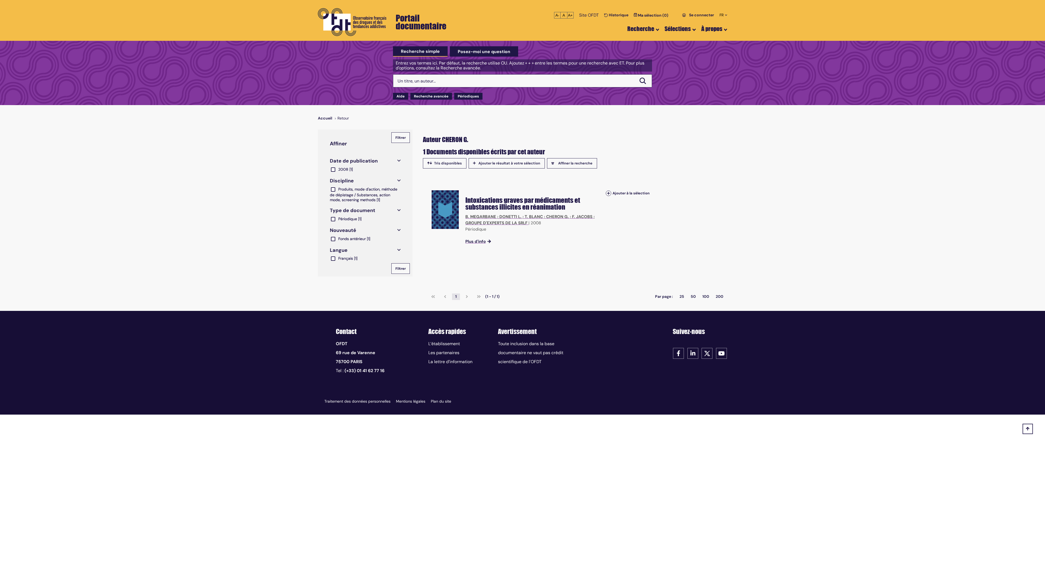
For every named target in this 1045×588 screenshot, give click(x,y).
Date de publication (354, 161)
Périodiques (468, 96)
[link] (433, 296)
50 (693, 296)
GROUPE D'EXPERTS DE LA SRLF (496, 223)
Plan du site (441, 401)
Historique (618, 15)
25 (682, 296)
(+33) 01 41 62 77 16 (365, 370)
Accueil (325, 118)
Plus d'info (475, 241)
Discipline (342, 180)
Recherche (640, 28)
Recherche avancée (431, 96)
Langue (339, 250)
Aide (401, 96)
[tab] (420, 51)
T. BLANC (534, 216)
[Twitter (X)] (707, 353)
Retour (343, 118)
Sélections (678, 28)
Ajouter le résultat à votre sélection (509, 163)
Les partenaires (443, 353)
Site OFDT (589, 15)
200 (719, 296)
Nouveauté (343, 230)
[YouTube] (721, 353)
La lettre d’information (450, 362)
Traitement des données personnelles (357, 401)
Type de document (352, 210)
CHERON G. (557, 216)
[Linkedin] (692, 353)
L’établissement (444, 344)
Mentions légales (410, 401)
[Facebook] (678, 353)
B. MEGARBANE (480, 216)
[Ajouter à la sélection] (608, 193)
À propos (711, 28)
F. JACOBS (582, 216)
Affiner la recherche (575, 163)
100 (705, 296)
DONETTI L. (510, 216)
